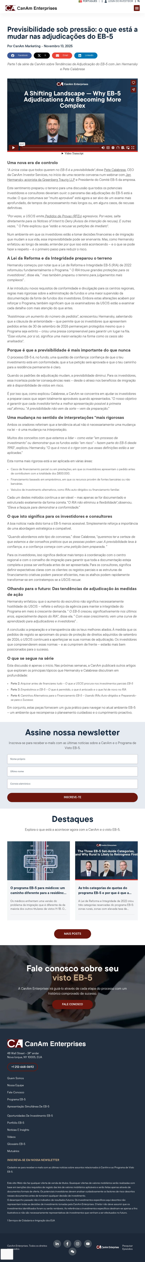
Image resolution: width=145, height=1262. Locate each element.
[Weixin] (72, 1251)
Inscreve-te (72, 797)
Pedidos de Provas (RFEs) (63, 216)
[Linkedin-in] (57, 1244)
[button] (137, 8)
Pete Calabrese (115, 170)
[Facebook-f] (67, 1244)
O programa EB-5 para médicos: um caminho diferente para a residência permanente (38, 893)
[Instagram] (78, 1244)
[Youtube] (88, 1244)
